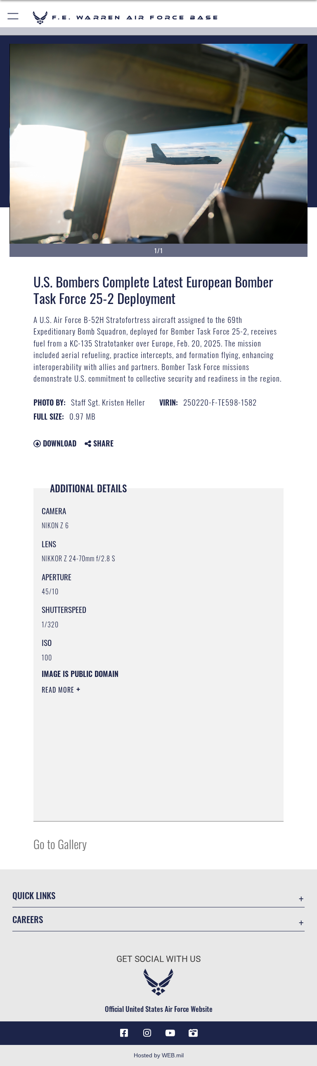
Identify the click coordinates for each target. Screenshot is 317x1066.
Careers (27, 919)
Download (58, 443)
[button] (13, 17)
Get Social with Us (158, 959)
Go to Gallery (60, 843)
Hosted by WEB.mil (159, 1055)
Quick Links (33, 895)
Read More (59, 690)
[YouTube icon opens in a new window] (170, 1033)
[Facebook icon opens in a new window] (124, 1033)
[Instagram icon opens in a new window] (147, 1033)
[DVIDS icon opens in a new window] (193, 1033)
